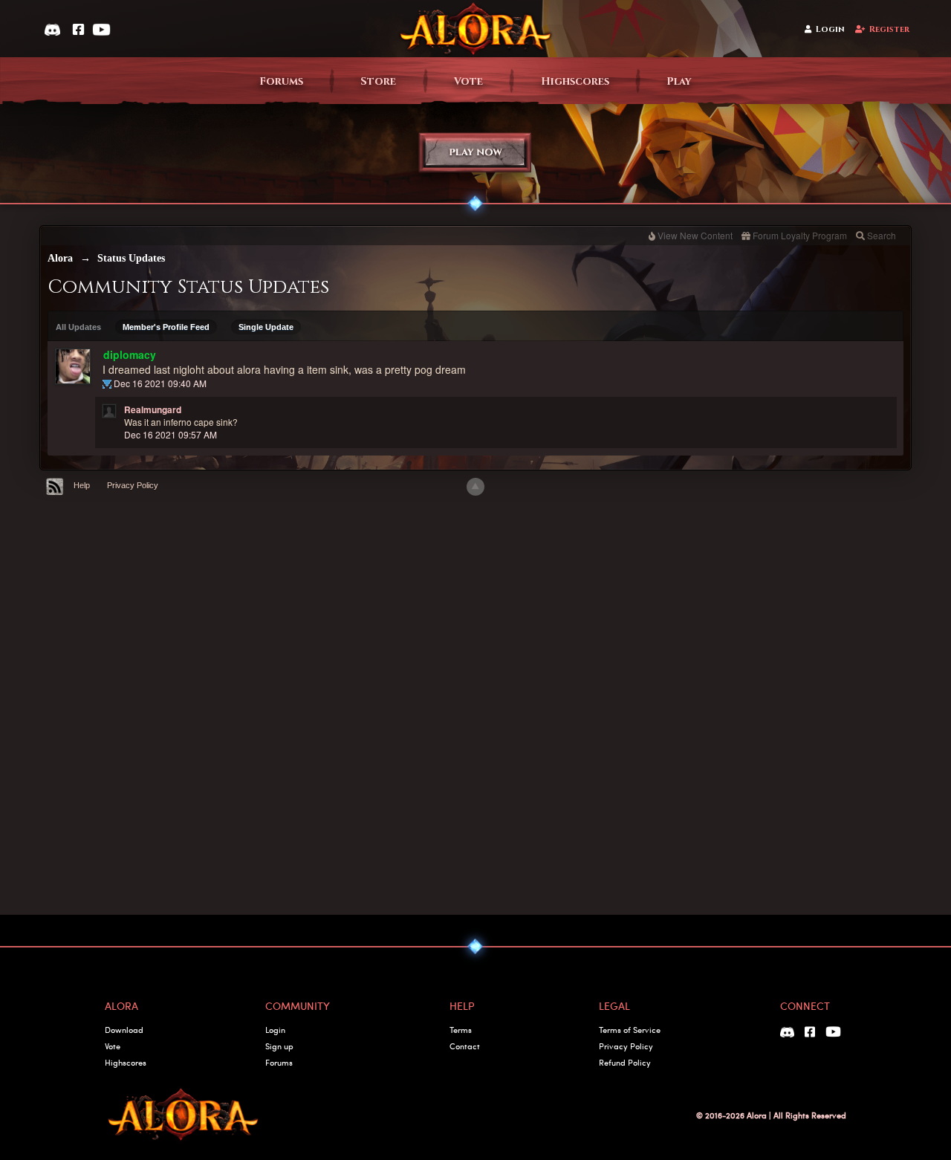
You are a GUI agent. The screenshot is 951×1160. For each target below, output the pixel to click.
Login (830, 29)
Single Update (265, 327)
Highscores (575, 81)
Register (889, 29)
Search (881, 235)
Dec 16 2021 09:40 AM (160, 383)
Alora (60, 258)
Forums (281, 81)
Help (82, 485)
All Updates (78, 327)
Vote (468, 81)
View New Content (695, 235)
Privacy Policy (132, 485)
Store (378, 81)
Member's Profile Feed (166, 327)
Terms (460, 1029)
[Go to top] (475, 487)
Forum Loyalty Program (800, 235)
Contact (464, 1046)
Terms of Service (629, 1029)
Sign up (279, 1046)
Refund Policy (625, 1062)
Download (124, 1029)
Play (679, 81)
